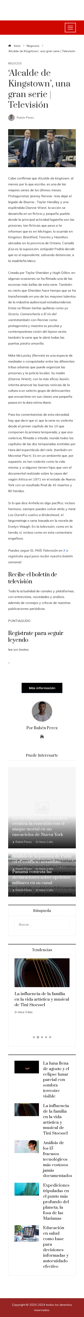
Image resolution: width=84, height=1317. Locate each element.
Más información (42, 688)
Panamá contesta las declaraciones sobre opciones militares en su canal (41, 877)
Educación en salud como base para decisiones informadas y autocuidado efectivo (56, 1247)
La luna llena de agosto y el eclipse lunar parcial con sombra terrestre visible (56, 1080)
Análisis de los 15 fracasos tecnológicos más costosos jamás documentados (56, 999)
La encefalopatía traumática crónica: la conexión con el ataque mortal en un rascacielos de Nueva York (39, 827)
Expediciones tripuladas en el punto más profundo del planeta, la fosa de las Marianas (56, 1202)
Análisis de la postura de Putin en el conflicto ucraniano (42, 859)
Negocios (15, 63)
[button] (34, 1037)
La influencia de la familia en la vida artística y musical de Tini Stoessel (56, 1119)
